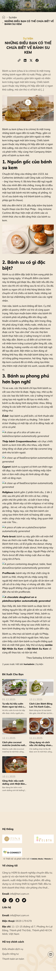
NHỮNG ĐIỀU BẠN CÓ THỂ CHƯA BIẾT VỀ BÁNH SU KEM (29, 23)
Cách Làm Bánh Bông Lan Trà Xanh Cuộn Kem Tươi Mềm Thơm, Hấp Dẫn (40, 705)
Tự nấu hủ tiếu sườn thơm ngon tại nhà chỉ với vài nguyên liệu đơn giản (14, 705)
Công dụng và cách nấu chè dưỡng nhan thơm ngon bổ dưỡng (40, 744)
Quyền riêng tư (10, 953)
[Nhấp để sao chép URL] (19, 60)
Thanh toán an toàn (13, 958)
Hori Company (37, 151)
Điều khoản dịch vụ (12, 948)
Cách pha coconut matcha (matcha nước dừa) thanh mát (14, 744)
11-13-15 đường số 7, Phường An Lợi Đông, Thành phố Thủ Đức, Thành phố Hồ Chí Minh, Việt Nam (27, 930)
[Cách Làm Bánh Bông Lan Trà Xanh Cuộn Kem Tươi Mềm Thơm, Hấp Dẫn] (41, 687)
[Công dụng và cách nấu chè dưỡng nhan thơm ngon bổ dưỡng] (41, 726)
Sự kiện (13, 17)
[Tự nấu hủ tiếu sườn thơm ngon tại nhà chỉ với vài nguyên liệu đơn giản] (14, 687)
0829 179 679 (17, 920)
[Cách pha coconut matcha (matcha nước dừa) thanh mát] (14, 726)
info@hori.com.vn (15, 915)
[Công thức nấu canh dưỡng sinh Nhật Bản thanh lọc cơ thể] (14, 764)
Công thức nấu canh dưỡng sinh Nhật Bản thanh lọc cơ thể (13, 782)
